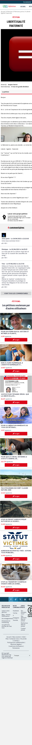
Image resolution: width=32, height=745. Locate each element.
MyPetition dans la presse (24, 626)
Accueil (23, 6)
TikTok (15, 614)
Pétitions (10, 11)
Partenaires (16, 649)
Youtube (15, 621)
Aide (23, 638)
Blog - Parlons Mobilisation (6, 616)
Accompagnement (7, 620)
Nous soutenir (16, 638)
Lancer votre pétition (5, 613)
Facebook (16, 612)
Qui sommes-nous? (24, 614)
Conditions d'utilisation (16, 647)
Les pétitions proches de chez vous (7, 628)
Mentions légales (15, 646)
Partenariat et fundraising (6, 623)
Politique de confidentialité (15, 644)
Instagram (16, 619)
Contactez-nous (14, 640)
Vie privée (23, 640)
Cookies (16, 642)
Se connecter (27, 2)
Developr (10, 659)
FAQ (7, 640)
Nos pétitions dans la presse (23, 620)
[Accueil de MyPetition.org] (9, 6)
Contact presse (23, 630)
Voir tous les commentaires (16, 295)
